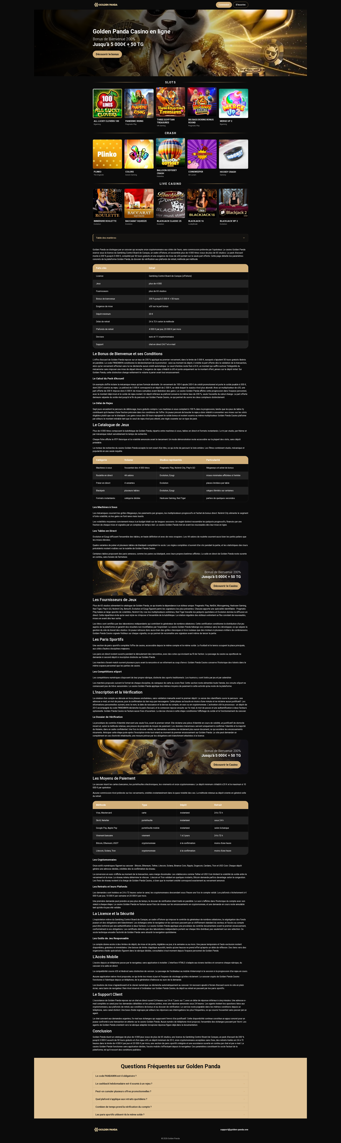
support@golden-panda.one (234, 1129)
